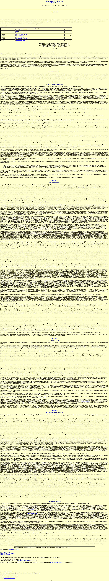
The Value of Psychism (20, 40)
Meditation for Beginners (14, 549)
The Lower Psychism (20, 35)
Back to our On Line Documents (7, 553)
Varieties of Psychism (20, 32)
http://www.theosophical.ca (9, 578)
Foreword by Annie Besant (21, 29)
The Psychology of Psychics (21, 38)
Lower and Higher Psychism (21, 34)
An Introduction (28, 509)
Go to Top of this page (5, 552)
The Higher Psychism (20, 37)
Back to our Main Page (5, 554)
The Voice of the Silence (85, 401)
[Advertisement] (54, 16)
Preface (17, 31)
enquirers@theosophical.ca (56, 562)
